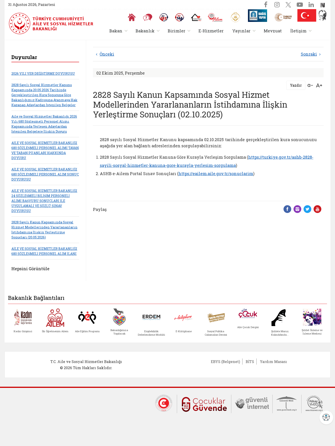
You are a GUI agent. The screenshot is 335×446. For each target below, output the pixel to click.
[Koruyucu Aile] (196, 17)
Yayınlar (244, 31)
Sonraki (309, 54)
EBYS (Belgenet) (225, 361)
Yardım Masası (273, 361)
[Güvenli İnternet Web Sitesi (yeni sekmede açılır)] (252, 403)
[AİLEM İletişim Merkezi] (215, 17)
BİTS (250, 361)
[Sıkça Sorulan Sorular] (147, 17)
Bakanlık (148, 31)
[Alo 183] (163, 17)
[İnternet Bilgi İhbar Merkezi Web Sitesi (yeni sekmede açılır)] (314, 403)
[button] (308, 16)
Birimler (180, 31)
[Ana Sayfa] (131, 17)
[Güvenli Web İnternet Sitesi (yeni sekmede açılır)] (287, 403)
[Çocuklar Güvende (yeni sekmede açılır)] (204, 403)
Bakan (119, 31)
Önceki (107, 54)
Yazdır (296, 85)
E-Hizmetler (211, 31)
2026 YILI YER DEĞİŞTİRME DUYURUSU (43, 73)
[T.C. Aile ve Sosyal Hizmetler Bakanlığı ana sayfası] (20, 23)
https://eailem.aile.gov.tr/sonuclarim (215, 173)
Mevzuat (273, 31)
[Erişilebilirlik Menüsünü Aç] (326, 417)
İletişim (301, 31)
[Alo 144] (179, 17)
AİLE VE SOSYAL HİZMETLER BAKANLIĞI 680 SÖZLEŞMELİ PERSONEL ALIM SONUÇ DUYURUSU (45, 174)
